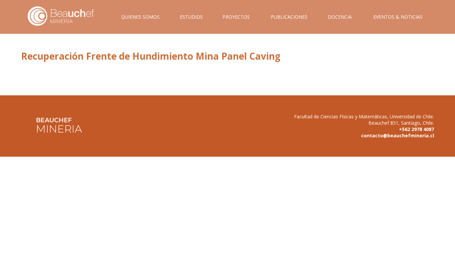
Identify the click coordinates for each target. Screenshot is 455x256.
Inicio (65, 23)
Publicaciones (289, 17)
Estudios (191, 17)
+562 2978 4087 (416, 129)
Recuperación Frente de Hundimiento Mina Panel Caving (150, 56)
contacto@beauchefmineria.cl (397, 135)
